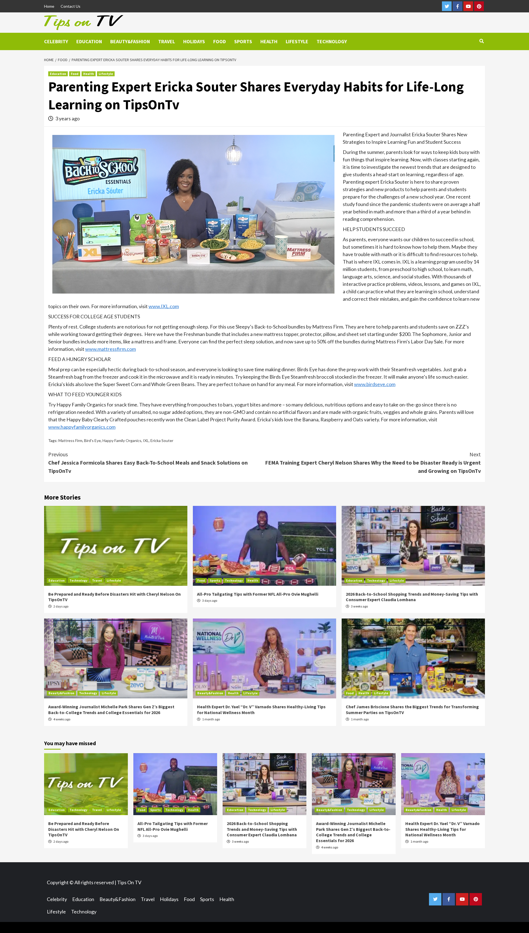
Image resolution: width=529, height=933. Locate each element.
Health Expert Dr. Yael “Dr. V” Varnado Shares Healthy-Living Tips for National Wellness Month (442, 829)
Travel (166, 41)
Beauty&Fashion (130, 41)
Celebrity (56, 41)
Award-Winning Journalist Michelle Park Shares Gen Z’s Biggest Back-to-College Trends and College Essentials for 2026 (111, 709)
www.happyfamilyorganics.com (81, 427)
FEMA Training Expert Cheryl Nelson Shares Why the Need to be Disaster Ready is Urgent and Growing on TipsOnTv (373, 462)
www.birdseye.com (374, 384)
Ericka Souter (161, 440)
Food (219, 41)
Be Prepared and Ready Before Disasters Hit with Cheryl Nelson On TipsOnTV (83, 829)
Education (89, 41)
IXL (146, 440)
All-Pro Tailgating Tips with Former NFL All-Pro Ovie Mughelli (257, 594)
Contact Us (70, 6)
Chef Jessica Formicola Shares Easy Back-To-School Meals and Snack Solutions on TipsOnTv (148, 462)
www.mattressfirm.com (110, 349)
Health (268, 41)
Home (49, 6)
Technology (332, 41)
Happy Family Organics (121, 440)
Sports (243, 41)
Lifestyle (297, 41)
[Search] (481, 41)
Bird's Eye (92, 440)
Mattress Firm (70, 440)
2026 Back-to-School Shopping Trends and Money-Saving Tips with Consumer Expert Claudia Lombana (412, 597)
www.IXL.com (164, 306)
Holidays (194, 41)
